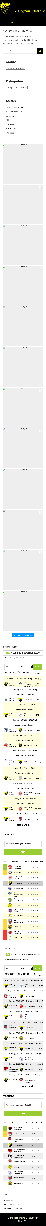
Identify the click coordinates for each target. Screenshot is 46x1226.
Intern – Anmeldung (12, 1204)
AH (7, 120)
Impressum (11, 133)
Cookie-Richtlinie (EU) (15, 107)
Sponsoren (11, 128)
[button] (23, 164)
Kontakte (10, 124)
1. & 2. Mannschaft (14, 112)
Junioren (10, 116)
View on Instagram (24, 635)
